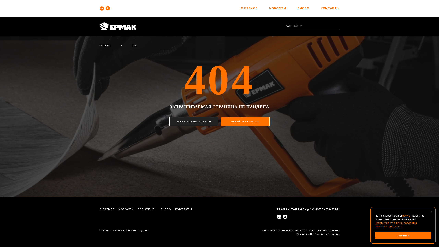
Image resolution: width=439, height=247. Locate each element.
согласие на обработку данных (318, 234)
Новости (126, 209)
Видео (166, 209)
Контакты (183, 209)
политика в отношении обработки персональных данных (301, 230)
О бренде (106, 209)
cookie (406, 215)
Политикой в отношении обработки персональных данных (396, 224)
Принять (403, 235)
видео (303, 8)
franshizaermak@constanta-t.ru (308, 209)
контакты (330, 8)
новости (277, 8)
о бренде (249, 8)
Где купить (147, 209)
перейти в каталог (245, 121)
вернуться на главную (193, 121)
